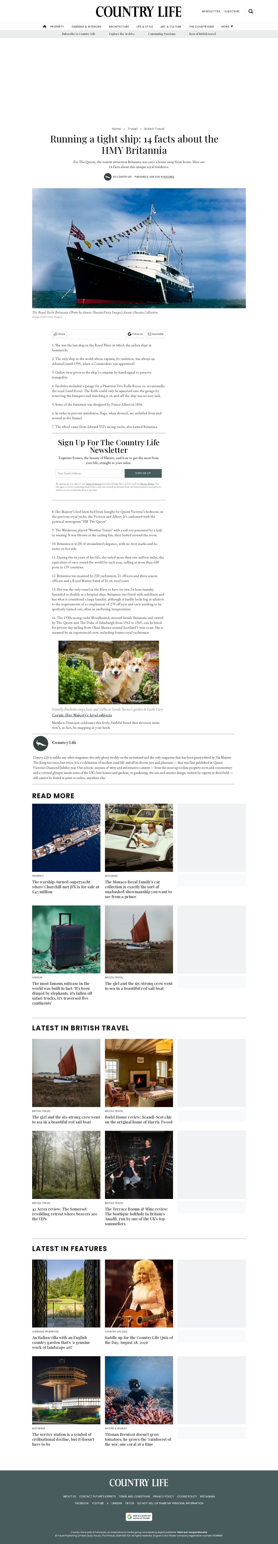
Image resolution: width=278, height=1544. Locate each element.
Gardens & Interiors (87, 27)
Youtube (98, 1503)
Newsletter (158, 334)
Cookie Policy (187, 1496)
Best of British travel (202, 34)
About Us (69, 1496)
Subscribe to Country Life (79, 34)
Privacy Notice (147, 483)
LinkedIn (117, 1503)
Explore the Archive (122, 34)
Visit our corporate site (192, 1532)
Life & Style (145, 27)
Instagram (207, 1496)
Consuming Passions (161, 34)
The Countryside (201, 27)
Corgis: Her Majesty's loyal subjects (82, 715)
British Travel (154, 129)
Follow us (137, 334)
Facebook (82, 1503)
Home (116, 129)
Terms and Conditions (134, 1496)
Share (61, 334)
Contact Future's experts (97, 1496)
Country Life (124, 176)
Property (57, 27)
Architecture (119, 27)
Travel (132, 129)
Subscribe (232, 11)
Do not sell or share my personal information (170, 1503)
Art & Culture (171, 27)
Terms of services (94, 483)
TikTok (129, 1503)
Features (168, 176)
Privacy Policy (163, 1496)
